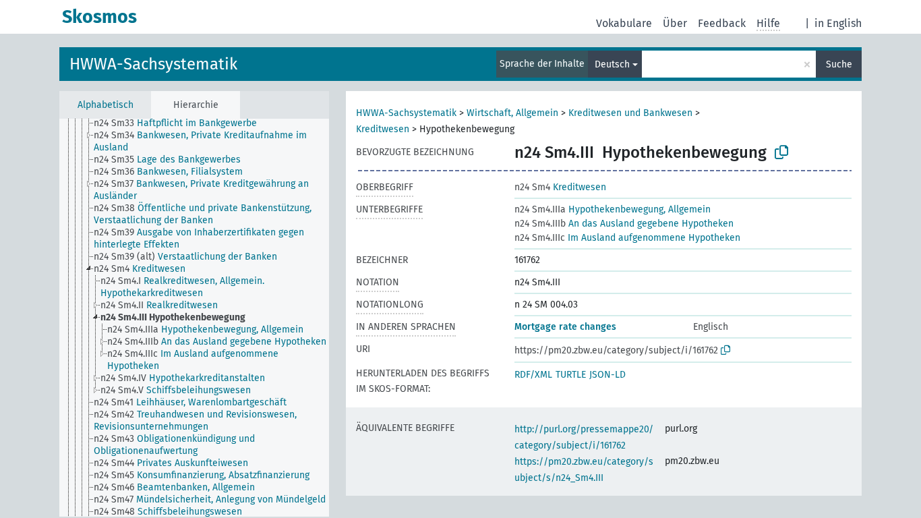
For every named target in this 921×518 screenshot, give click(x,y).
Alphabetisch (105, 105)
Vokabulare (624, 23)
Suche (839, 64)
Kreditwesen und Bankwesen (630, 113)
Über (675, 23)
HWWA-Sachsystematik (153, 64)
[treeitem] (181, 123)
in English (838, 23)
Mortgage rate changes (565, 327)
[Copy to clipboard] (781, 152)
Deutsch (612, 64)
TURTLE (571, 374)
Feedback (722, 23)
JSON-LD (607, 374)
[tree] (194, 318)
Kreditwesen (382, 129)
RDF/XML (533, 374)
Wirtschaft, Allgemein (512, 113)
